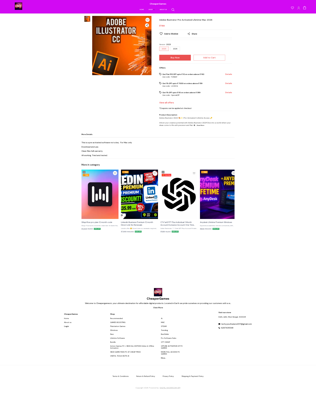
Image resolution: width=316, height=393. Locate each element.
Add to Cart (209, 57)
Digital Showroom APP (170, 388)
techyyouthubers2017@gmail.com (236, 324)
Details (228, 74)
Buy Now (175, 57)
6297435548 (227, 328)
